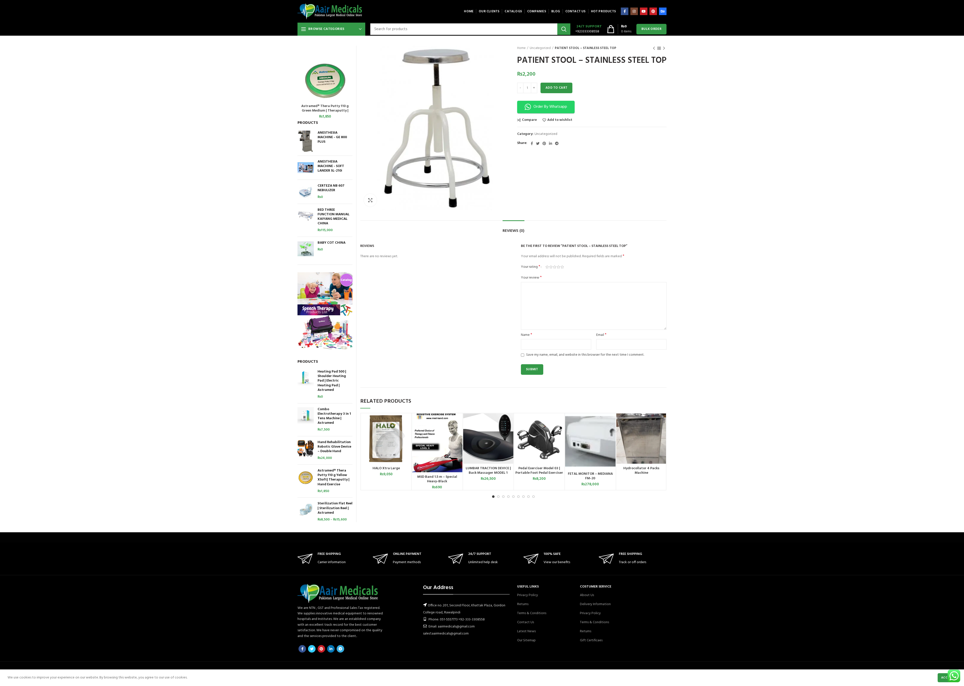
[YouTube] (643, 11)
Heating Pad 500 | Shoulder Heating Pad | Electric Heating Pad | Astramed (332, 381)
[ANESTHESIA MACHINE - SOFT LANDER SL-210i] (305, 168)
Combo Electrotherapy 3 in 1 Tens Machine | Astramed (334, 416)
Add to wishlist (559, 120)
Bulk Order (651, 29)
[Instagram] (634, 11)
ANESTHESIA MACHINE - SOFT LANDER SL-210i (331, 166)
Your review (531, 278)
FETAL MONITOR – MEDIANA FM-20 (590, 476)
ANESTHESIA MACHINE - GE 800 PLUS (332, 137)
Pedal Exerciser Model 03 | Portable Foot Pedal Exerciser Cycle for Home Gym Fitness (539, 473)
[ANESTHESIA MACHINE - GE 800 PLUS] (305, 141)
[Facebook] (624, 11)
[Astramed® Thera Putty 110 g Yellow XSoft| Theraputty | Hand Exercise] (305, 481)
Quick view (407, 433)
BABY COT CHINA (331, 243)
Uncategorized (540, 48)
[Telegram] (557, 143)
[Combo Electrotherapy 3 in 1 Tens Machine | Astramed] (305, 419)
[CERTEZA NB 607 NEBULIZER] (305, 192)
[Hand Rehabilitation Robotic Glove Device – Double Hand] (305, 450)
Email (601, 335)
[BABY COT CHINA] (305, 249)
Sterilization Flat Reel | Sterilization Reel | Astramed (335, 508)
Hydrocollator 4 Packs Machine (641, 470)
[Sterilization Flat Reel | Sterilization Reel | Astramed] (305, 511)
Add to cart (556, 87)
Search (563, 29)
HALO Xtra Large (386, 468)
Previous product (653, 48)
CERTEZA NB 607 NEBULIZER (331, 188)
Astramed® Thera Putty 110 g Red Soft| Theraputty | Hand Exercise (325, 108)
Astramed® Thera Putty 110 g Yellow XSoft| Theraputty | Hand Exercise (333, 477)
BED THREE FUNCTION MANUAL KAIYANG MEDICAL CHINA (333, 217)
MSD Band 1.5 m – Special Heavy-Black (437, 479)
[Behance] (663, 11)
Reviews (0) (513, 231)
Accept (947, 677)
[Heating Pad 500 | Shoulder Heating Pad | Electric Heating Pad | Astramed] (305, 384)
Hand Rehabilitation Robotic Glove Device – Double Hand (334, 447)
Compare (529, 120)
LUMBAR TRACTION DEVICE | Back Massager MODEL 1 (488, 470)
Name (526, 335)
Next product (664, 48)
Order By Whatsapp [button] (550, 106)
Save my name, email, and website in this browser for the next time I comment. (585, 355)
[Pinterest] (653, 11)
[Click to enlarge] (370, 200)
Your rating (530, 267)
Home (521, 48)
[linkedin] (551, 143)
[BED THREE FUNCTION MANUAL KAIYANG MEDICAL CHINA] (305, 220)
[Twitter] (537, 143)
